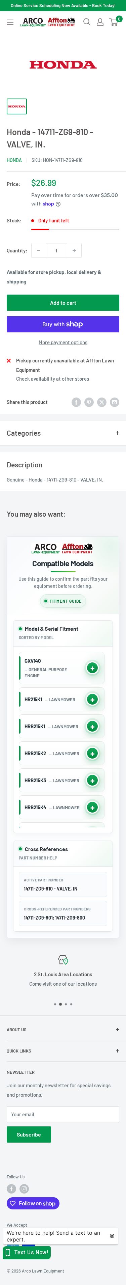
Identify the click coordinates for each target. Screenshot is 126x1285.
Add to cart (63, 302)
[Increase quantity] (74, 250)
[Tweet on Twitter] (102, 402)
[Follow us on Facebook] (11, 1189)
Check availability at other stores (52, 379)
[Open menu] (10, 22)
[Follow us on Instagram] (24, 1189)
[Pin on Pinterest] (89, 402)
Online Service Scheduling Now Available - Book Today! (63, 5)
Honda (14, 160)
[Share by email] (114, 402)
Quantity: (17, 250)
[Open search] (87, 22)
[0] (114, 22)
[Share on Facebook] (76, 402)
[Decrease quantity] (39, 250)
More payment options (63, 342)
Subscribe (29, 1134)
